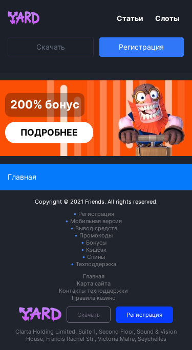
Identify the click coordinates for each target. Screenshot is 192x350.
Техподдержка (96, 264)
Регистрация (141, 46)
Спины (96, 256)
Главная (93, 276)
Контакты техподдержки (93, 290)
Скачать (50, 46)
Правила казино (94, 297)
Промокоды (96, 235)
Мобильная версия (96, 221)
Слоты (167, 18)
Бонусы (96, 242)
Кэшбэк (96, 249)
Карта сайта (94, 283)
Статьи (131, 18)
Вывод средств (96, 228)
